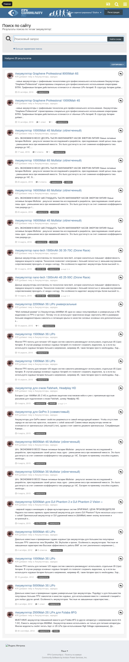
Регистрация (113, 12)
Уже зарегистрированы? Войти (85, 12)
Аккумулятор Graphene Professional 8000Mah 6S (47, 73)
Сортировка (117, 64)
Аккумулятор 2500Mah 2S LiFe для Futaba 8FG (46, 612)
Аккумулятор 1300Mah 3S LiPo (35, 361)
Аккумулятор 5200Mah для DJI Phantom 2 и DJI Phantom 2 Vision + (59, 501)
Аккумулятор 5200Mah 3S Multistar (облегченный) (47, 471)
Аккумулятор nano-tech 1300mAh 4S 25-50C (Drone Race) (52, 277)
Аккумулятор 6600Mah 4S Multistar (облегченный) (47, 441)
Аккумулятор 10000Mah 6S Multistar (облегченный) (48, 160)
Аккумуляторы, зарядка (46, 76)
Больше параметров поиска (28, 48)
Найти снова (115, 39)
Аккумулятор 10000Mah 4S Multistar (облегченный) (48, 130)
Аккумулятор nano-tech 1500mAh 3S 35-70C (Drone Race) (52, 250)
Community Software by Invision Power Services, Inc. (64, 657)
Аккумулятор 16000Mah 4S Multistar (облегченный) (48, 220)
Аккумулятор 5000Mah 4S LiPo (35, 531)
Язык (64, 650)
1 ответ (42, 121)
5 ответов (42, 550)
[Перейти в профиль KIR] (10, 75)
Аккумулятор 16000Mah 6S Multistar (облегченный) (48, 190)
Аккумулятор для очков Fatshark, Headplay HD (45, 388)
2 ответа (39, 151)
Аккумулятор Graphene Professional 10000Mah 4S (47, 100)
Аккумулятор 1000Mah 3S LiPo (35, 558)
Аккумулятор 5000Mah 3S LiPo (35, 585)
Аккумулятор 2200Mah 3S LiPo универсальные (46, 304)
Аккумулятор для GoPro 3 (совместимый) (42, 411)
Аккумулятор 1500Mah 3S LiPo (35, 334)
